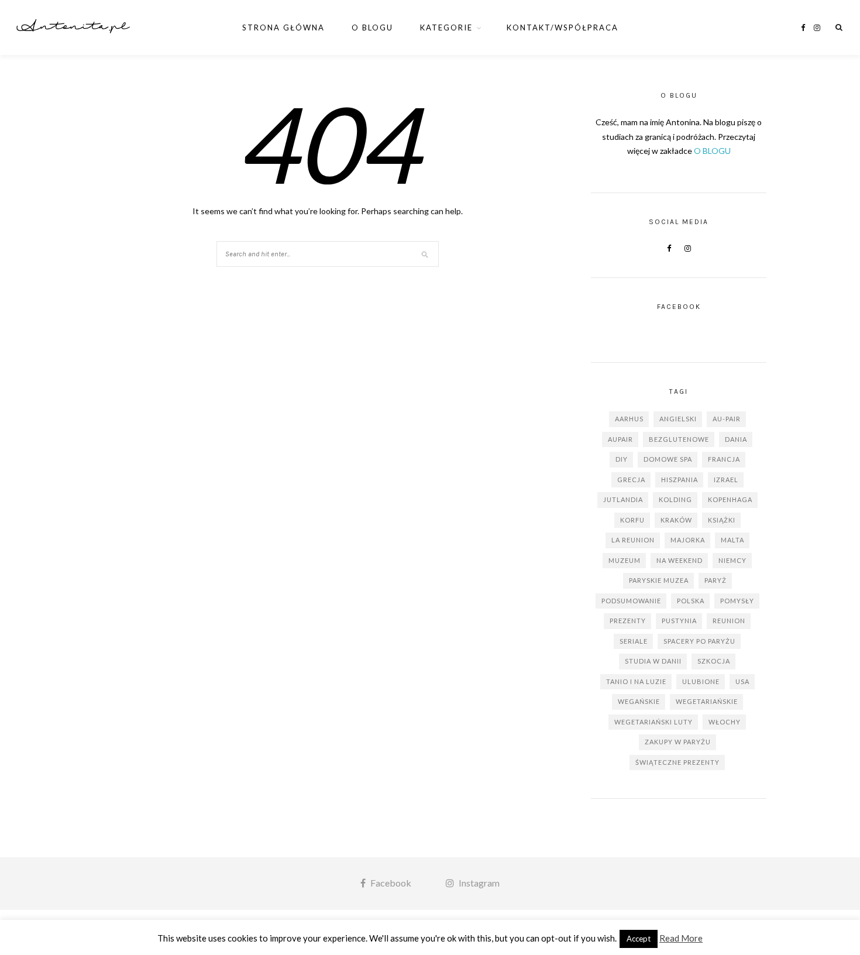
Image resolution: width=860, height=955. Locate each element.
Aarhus (629, 418)
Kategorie (446, 27)
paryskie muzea (659, 580)
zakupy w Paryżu (678, 742)
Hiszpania (679, 479)
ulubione (701, 681)
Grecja (631, 479)
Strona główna (283, 27)
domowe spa (668, 459)
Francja (724, 459)
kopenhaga (730, 499)
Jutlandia (623, 499)
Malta (732, 540)
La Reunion (633, 540)
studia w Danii (653, 661)
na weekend (679, 560)
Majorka (687, 540)
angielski (678, 418)
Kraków (676, 520)
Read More (681, 938)
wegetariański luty (653, 722)
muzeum (624, 560)
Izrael (726, 479)
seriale (634, 641)
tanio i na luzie (636, 681)
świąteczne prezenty (677, 762)
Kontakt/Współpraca (562, 27)
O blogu (372, 27)
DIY (621, 459)
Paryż (715, 580)
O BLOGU (712, 151)
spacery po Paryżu (699, 641)
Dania (736, 439)
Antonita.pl (73, 27)
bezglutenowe (679, 439)
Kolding (675, 499)
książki (721, 520)
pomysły (737, 600)
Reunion (729, 620)
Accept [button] (639, 938)
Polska (690, 600)
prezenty (628, 620)
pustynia (679, 620)
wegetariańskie (707, 701)
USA (742, 681)
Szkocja (713, 661)
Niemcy (732, 560)
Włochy (724, 722)
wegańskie (639, 701)
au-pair (727, 418)
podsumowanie (631, 600)
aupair (620, 439)
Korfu (632, 520)
